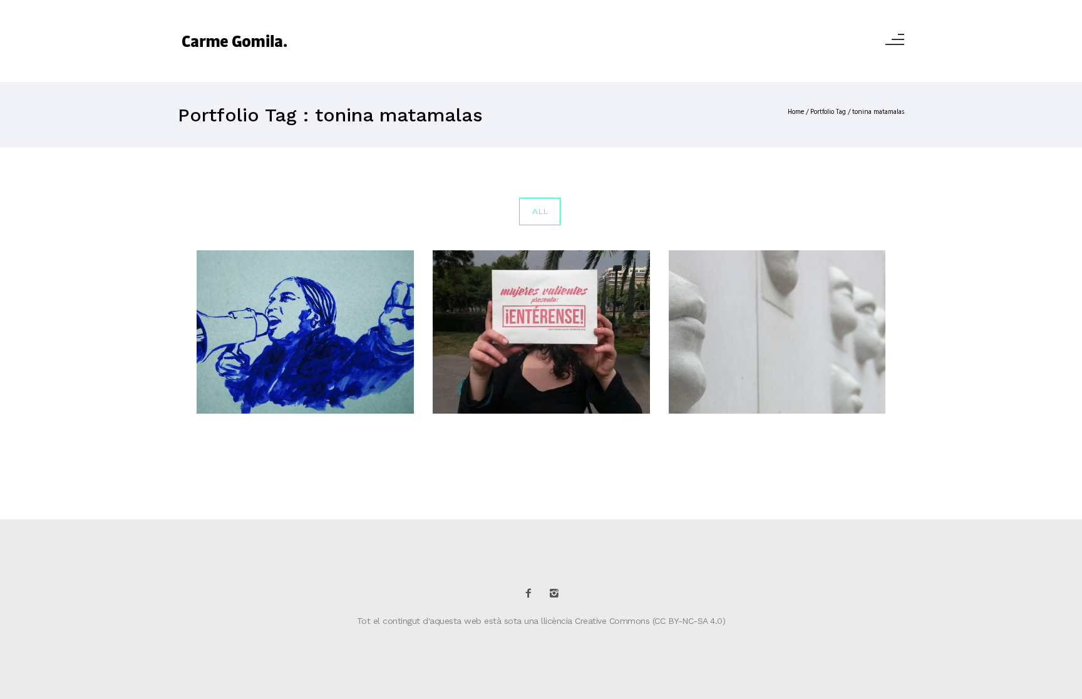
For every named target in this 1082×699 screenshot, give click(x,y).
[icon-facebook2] (531, 593)
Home (796, 112)
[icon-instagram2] (554, 593)
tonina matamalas (878, 112)
